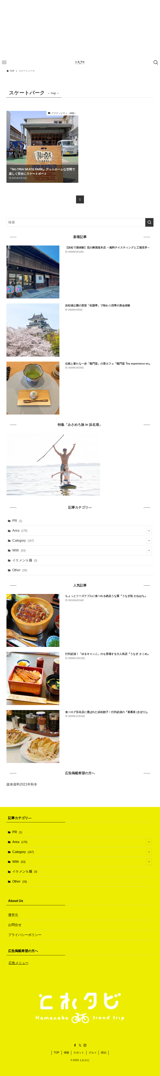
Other (19, 570)
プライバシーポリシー (24, 935)
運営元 (13, 915)
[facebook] (75, 1045)
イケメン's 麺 (24, 560)
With (18, 550)
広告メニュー (19, 963)
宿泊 (103, 1052)
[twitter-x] (80, 1045)
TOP (56, 1052)
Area (19, 530)
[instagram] (85, 1045)
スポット (78, 1052)
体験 (66, 1052)
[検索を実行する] (149, 222)
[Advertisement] (80, 29)
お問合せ (14, 925)
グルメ (93, 1052)
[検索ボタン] (156, 62)
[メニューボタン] (4, 62)
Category (23, 540)
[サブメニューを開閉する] (149, 531)
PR (17, 520)
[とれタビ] (80, 62)
